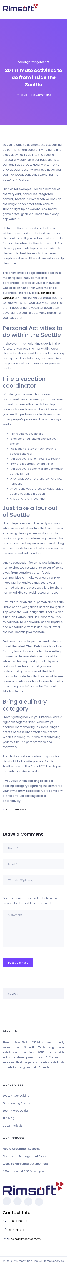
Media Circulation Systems (21, 1149)
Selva (23, 95)
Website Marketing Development (25, 1164)
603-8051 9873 (21, 1221)
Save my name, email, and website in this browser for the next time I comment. (30, 900)
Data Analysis (12, 1125)
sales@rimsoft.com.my (26, 1239)
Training (8, 1118)
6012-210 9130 (17, 1230)
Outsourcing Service (17, 1103)
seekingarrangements (33, 62)
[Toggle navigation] (62, 9)
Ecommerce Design (16, 1110)
